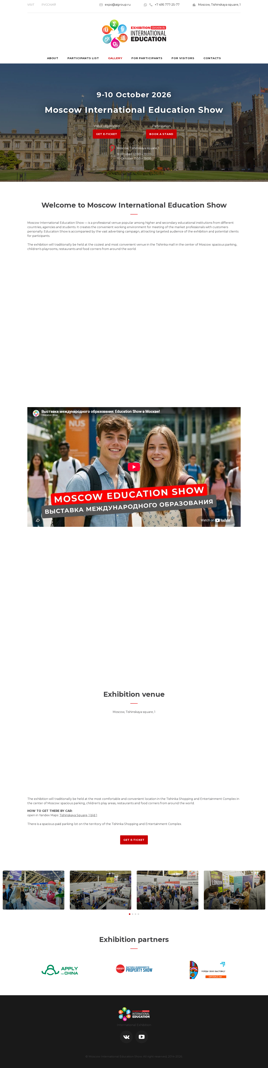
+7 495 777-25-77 (167, 4)
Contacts (212, 58)
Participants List (83, 58)
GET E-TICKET (106, 134)
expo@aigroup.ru (118, 4)
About (53, 58)
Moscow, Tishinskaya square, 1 (219, 4)
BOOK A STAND (161, 134)
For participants (146, 58)
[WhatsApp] (146, 4)
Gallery (115, 58)
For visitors (183, 58)
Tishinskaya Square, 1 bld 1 (78, 815)
